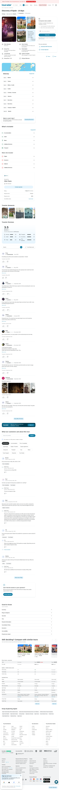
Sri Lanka (13, 731)
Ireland (21, 727)
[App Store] (46, 779)
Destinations (26, 5)
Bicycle (47, 727)
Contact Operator (45, 49)
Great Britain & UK (14, 741)
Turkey (21, 739)
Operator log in (18, 773)
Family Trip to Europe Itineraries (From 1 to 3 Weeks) (29, 711)
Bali (4, 741)
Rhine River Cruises (23, 734)
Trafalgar (33, 734)
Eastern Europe (14, 739)
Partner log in (32, 773)
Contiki (33, 726)
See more (19, 696)
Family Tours (51, 713)
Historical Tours (13, 715)
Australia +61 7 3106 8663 (48, 767)
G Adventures (34, 729)
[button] (14, 40)
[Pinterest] (26, 779)
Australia (4, 729)
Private (47, 744)
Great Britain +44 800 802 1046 (49, 765)
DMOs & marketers (33, 770)
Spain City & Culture (14, 713)
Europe (4, 731)
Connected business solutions (21, 762)
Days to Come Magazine (6, 766)
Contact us (45, 760)
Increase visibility (19, 770)
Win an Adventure (7, 767)
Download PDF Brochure (46, 46)
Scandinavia (22, 731)
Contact (49, 5)
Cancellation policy (5, 772)
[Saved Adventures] (53, 5)
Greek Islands (13, 744)
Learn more (31, 198)
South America (6, 734)
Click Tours (6, 466)
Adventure (48, 726)
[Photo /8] (5, 388)
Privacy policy (42, 38)
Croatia (12, 736)
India (4, 744)
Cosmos (33, 727)
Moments (35, 5)
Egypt (4, 736)
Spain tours (20, 715)
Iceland (21, 726)
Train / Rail (48, 739)
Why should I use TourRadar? (7, 769)
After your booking (5, 770)
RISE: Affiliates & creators (34, 769)
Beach (47, 741)
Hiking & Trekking (49, 729)
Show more (4, 289)
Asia (4, 727)
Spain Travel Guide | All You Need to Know (10, 711)
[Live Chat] (56, 782)
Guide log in (32, 763)
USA (20, 744)
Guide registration (33, 762)
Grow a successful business (21, 767)
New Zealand (13, 727)
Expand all (31, 73)
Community (4, 773)
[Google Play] (46, 782)
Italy (20, 729)
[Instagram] (23, 779)
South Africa (5, 739)
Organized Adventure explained (21, 760)
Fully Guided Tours (5, 715)
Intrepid (33, 731)
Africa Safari (48, 734)
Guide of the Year (33, 760)
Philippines (13, 729)
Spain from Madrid (5, 713)
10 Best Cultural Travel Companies (46, 711)
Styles (31, 5)
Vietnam (12, 734)
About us (3, 760)
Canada (21, 741)
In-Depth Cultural (49, 736)
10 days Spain (21, 713)
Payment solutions (19, 769)
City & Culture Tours (43, 713)
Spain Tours (37, 713)
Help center (45, 762)
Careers (5, 762)
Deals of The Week (42, 5)
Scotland (21, 736)
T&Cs (55, 37)
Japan (12, 726)
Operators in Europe (29, 713)
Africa (4, 726)
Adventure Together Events (21, 763)
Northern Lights (49, 731)
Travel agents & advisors (34, 767)
